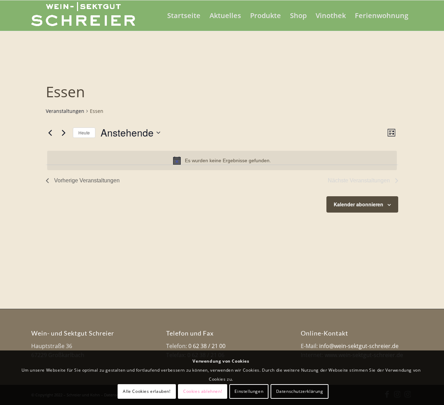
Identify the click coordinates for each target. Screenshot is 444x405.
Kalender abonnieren (358, 204)
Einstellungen (248, 391)
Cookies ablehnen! (202, 391)
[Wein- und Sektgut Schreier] (83, 15)
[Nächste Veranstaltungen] (63, 133)
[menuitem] (184, 15)
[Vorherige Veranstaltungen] (50, 133)
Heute (84, 132)
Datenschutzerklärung (299, 391)
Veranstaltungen (65, 111)
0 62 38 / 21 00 (206, 346)
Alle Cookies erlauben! (146, 391)
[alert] (222, 160)
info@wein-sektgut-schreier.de (359, 346)
